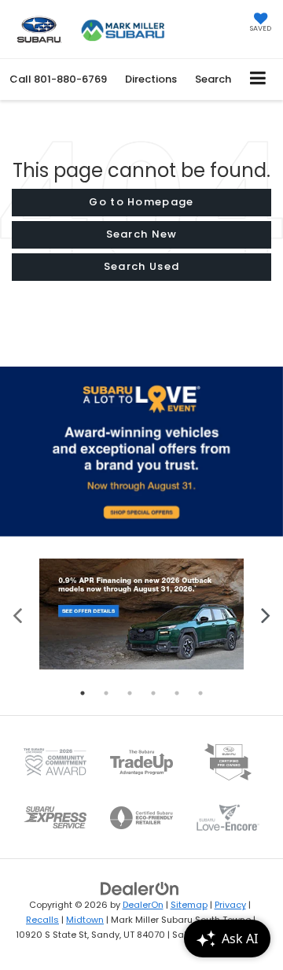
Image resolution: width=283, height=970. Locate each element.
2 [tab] (106, 693)
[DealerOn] (140, 888)
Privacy (230, 904)
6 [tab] (200, 693)
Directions (151, 79)
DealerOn (143, 904)
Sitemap (189, 904)
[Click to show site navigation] (258, 79)
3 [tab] (130, 693)
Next (265, 614)
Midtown (85, 919)
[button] (58, 79)
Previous (17, 614)
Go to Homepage (141, 201)
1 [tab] (82, 693)
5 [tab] (177, 693)
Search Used (141, 266)
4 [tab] (153, 693)
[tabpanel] (141, 614)
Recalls (42, 919)
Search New (142, 234)
